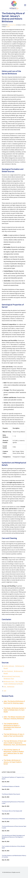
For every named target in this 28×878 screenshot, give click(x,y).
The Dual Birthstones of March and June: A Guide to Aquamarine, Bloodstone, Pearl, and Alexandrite (15, 742)
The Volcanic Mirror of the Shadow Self (12, 811)
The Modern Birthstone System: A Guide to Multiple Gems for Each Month (15, 710)
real (5, 691)
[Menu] (25, 5)
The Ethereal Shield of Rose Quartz (11, 794)
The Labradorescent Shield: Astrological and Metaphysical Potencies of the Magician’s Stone (13, 837)
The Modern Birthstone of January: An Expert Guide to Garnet (13, 762)
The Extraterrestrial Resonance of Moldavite (13, 818)
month (7, 26)
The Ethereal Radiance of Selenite (10, 786)
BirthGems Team (12, 24)
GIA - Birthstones (9, 686)
